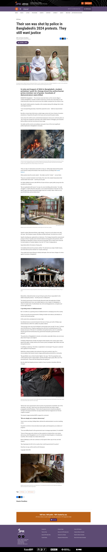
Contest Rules (44, 537)
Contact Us (44, 529)
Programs (34, 12)
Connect (55, 12)
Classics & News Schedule (79, 532)
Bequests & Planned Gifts (63, 537)
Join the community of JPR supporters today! (61, 516)
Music (21, 12)
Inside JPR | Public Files (46, 534)
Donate (89, 3)
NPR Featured (30, 491)
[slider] (22, 9)
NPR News (18, 19)
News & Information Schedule (80, 537)
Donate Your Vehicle (62, 534)
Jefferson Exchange (77, 12)
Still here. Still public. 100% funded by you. (53, 515)
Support (48, 12)
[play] (17, 9)
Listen (27, 12)
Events (41, 12)
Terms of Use (44, 532)
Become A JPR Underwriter (63, 532)
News (16, 12)
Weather (68, 12)
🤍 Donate (53, 519)
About (61, 12)
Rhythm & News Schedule (79, 534)
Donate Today (60, 529)
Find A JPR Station (77, 529)
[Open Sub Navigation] (18, 12)
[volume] (20, 9)
